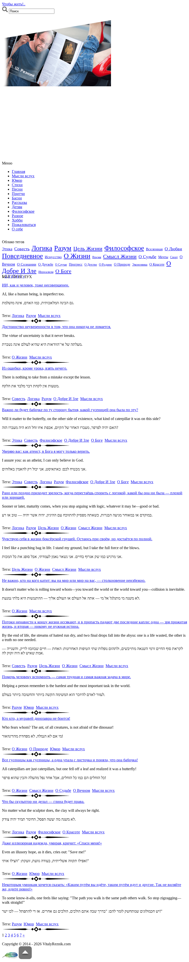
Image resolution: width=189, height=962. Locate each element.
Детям (17, 207)
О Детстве (90, 264)
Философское (23, 211)
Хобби (17, 220)
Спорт (174, 257)
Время (96, 257)
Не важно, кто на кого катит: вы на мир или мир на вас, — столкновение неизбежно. (73, 580)
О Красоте (156, 264)
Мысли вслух (23, 176)
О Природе (122, 264)
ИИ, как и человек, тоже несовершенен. (35, 285)
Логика (42, 248)
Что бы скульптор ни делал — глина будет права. (43, 801)
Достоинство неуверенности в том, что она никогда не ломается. (56, 327)
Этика (7, 249)
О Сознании (26, 264)
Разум (62, 248)
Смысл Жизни (120, 256)
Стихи (17, 185)
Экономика (139, 264)
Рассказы (19, 202)
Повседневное (22, 256)
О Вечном (81, 790)
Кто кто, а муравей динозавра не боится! (36, 718)
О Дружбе (45, 264)
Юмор (17, 180)
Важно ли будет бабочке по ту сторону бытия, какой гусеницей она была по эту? (70, 410)
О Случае (61, 264)
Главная (18, 171)
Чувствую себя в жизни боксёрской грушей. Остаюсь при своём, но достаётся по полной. (77, 539)
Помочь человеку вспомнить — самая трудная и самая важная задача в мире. (66, 677)
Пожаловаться (24, 225)
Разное (17, 216)
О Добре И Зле (65, 399)
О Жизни (77, 256)
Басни (17, 198)
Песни (17, 189)
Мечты (163, 257)
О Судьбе (147, 256)
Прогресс (75, 264)
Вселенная (154, 249)
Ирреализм (45, 272)
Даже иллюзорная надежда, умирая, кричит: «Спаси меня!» (52, 843)
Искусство (53, 257)
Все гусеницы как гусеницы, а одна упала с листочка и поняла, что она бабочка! (70, 760)
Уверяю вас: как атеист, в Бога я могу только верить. (46, 451)
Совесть (22, 248)
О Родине (105, 264)
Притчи (18, 194)
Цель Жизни (87, 248)
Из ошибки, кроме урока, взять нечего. (34, 368)
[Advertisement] (94, 124)
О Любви (173, 248)
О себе (17, 229)
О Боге (63, 271)
